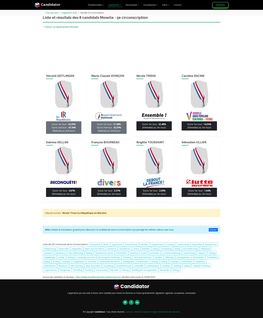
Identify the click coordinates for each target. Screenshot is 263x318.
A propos (129, 311)
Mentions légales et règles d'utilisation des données (157, 311)
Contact (178, 5)
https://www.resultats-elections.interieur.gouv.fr (98, 277)
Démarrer (220, 5)
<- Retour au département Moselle (60, 26)
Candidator (50, 4)
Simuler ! (213, 229)
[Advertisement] (131, 52)
